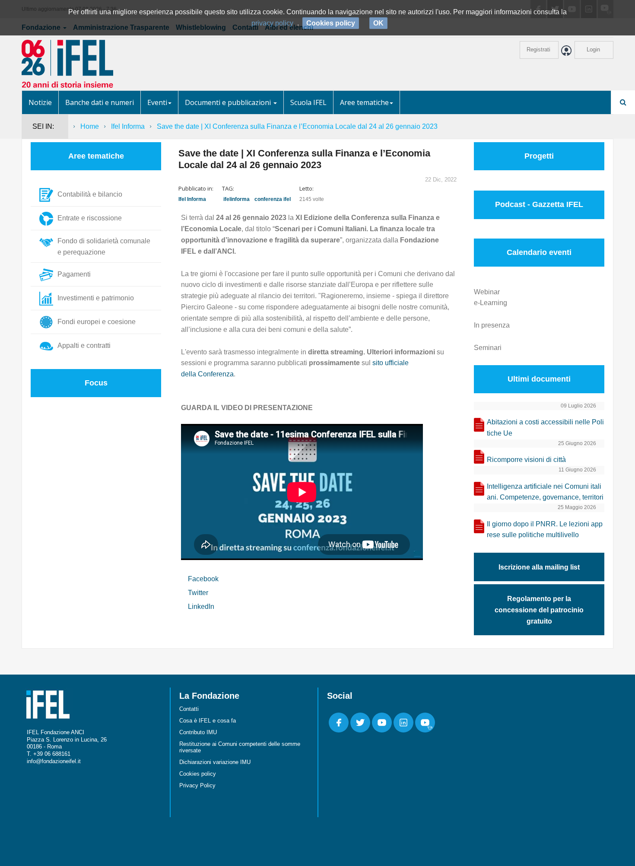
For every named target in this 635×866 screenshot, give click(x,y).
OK (378, 23)
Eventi (157, 102)
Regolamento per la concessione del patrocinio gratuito (539, 610)
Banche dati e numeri (99, 102)
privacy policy (272, 23)
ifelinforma (236, 199)
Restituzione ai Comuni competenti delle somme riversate (239, 747)
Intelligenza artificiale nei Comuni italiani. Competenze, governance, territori (545, 492)
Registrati (538, 49)
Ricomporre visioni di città (526, 459)
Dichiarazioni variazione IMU (215, 762)
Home (89, 126)
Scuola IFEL (308, 102)
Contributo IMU (198, 732)
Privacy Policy (197, 785)
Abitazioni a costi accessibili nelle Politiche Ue (545, 427)
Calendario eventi (539, 252)
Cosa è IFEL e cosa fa (207, 720)
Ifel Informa (128, 126)
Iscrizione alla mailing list (539, 567)
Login (593, 49)
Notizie (40, 102)
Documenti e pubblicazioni (229, 102)
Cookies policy (197, 773)
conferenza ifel (272, 199)
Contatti (189, 709)
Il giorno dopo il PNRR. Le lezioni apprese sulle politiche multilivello (545, 529)
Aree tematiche (364, 102)
